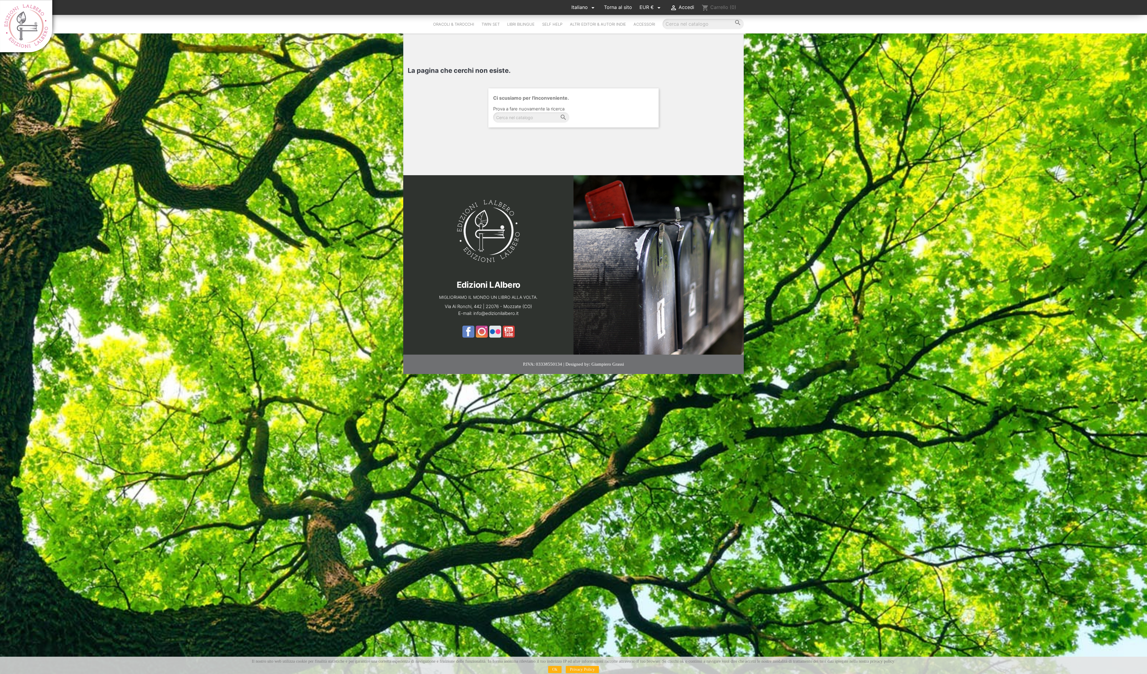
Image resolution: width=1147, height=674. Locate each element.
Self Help (552, 24)
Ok (554, 669)
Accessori (644, 24)
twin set (491, 24)
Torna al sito (618, 7)
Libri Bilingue (521, 24)
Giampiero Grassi (607, 364)
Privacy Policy (582, 669)
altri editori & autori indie (598, 24)
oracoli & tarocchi (453, 24)
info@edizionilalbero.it (496, 313)
